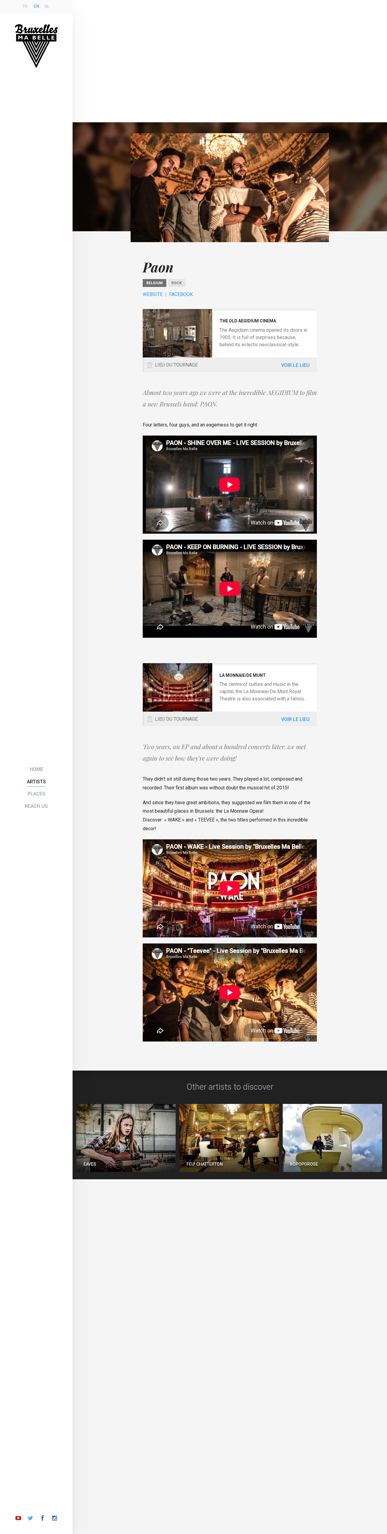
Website (153, 294)
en (36, 6)
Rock (176, 283)
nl (47, 6)
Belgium (154, 283)
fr (25, 6)
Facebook (181, 294)
